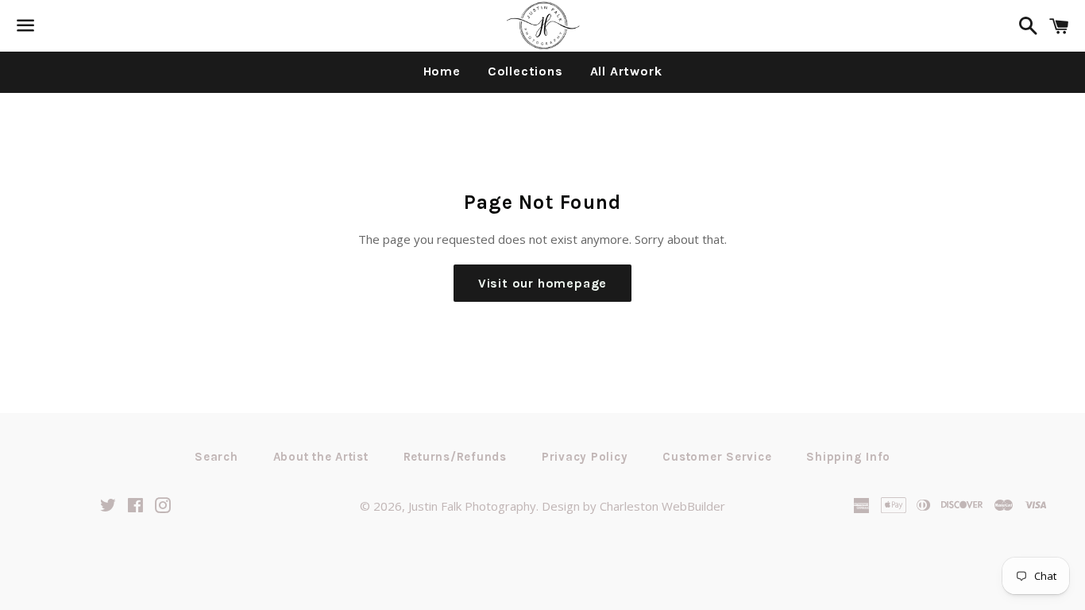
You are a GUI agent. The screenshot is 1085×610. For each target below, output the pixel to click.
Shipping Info (848, 457)
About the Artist (321, 457)
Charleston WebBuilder (662, 506)
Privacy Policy (585, 457)
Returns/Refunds (455, 457)
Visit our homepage (542, 283)
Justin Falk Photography (472, 506)
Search (216, 457)
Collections (525, 71)
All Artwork (626, 71)
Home (442, 71)
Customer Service (716, 457)
